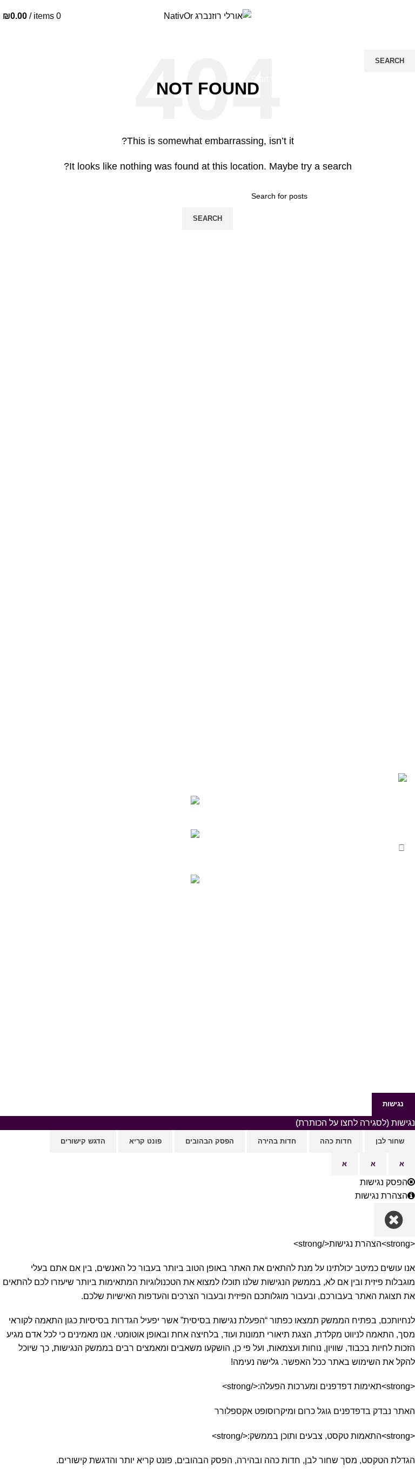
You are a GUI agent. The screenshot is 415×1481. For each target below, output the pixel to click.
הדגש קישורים (83, 1141)
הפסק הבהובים (209, 1141)
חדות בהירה (277, 1141)
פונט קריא (145, 1141)
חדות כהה (336, 1141)
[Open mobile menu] (407, 17)
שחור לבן (390, 1141)
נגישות (393, 1104)
